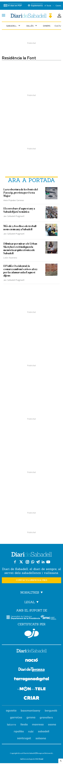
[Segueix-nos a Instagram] (27, 561)
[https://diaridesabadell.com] (31, 651)
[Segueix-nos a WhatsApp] (32, 561)
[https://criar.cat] (31, 698)
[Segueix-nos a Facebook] (14, 561)
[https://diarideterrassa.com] (31, 670)
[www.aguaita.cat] (11, 711)
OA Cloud (39, 759)
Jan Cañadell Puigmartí (13, 216)
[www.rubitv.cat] (31, 731)
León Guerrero (10, 257)
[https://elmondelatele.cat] (31, 689)
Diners (46, 25)
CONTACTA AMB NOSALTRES (31, 580)
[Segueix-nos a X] (21, 561)
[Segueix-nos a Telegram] (37, 561)
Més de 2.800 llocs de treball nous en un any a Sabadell (19, 228)
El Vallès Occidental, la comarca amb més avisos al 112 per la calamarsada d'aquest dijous (20, 271)
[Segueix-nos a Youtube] (48, 561)
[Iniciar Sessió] (59, 16)
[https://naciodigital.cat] (31, 660)
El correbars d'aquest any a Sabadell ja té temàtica (19, 210)
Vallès (32, 25)
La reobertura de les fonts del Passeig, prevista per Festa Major (20, 192)
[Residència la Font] (31, 16)
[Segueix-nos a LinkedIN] (43, 561)
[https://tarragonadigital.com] (31, 679)
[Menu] (3, 16)
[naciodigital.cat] (30, 711)
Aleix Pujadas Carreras (13, 200)
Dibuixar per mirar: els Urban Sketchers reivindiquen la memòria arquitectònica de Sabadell (20, 248)
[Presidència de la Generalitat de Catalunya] (23, 617)
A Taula (48, 5)
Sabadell (13, 25)
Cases (58, 5)
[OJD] (31, 633)
